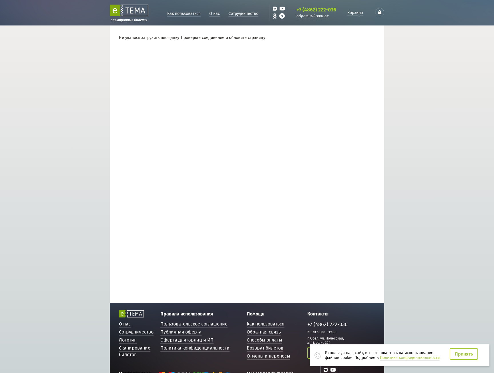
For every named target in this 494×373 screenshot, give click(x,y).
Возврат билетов (265, 348)
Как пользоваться (184, 13)
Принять (464, 354)
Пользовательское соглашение (194, 324)
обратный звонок (312, 16)
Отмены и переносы (268, 356)
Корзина (355, 12)
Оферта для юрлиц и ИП (187, 340)
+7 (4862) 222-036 (316, 9)
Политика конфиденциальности (195, 348)
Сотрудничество (243, 13)
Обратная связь (264, 332)
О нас (214, 13)
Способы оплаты (264, 340)
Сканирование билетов (134, 351)
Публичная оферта (181, 332)
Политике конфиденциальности (410, 357)
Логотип (128, 340)
